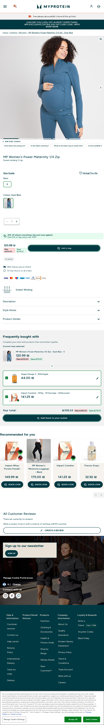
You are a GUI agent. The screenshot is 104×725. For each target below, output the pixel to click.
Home (5, 33)
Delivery (11, 680)
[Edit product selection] (97, 378)
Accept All (73, 719)
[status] (12, 221)
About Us (63, 624)
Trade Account (65, 669)
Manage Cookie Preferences (18, 578)
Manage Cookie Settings (14, 719)
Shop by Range (44, 651)
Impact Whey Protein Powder (12, 467)
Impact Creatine (65, 465)
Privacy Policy (65, 652)
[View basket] (98, 6)
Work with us (64, 676)
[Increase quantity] (17, 221)
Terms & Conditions (63, 661)
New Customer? (46, 668)
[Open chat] (18, 595)
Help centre (13, 641)
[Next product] (101, 495)
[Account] (91, 6)
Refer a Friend (87, 623)
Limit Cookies (92, 719)
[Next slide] (103, 469)
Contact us (12, 635)
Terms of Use (16, 714)
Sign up (11, 553)
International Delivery (13, 661)
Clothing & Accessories (46, 629)
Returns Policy (11, 650)
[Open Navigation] (5, 6)
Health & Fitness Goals (47, 640)
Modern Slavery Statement (65, 643)
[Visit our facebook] (12, 595)
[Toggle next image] (101, 87)
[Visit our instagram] (5, 595)
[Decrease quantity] (7, 221)
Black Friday (83, 638)
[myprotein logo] (53, 6)
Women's (23, 33)
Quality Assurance (63, 633)
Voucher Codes (85, 632)
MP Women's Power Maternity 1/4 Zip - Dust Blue (50, 33)
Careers (62, 682)
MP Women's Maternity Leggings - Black (38, 468)
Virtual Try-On (90, 173)
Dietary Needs (47, 660)
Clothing (13, 33)
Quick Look (14, 484)
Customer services (12, 626)
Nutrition (44, 621)
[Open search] (15, 6)
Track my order (11, 671)
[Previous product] (96, 495)
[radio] (7, 184)
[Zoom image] (101, 39)
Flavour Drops (91, 465)
